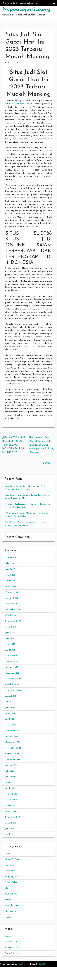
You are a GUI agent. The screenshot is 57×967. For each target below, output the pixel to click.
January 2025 (11, 667)
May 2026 (10, 575)
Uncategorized (12, 911)
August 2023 (11, 765)
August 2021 (11, 823)
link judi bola (17, 104)
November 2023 (13, 748)
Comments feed (12, 948)
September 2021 (13, 817)
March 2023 (11, 794)
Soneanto (24, 63)
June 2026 (10, 569)
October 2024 (12, 684)
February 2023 (12, 800)
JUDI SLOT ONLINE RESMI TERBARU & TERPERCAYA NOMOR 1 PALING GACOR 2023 (14, 444)
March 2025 (11, 656)
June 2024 (10, 708)
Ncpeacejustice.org (26, 9)
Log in (8, 936)
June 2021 (10, 829)
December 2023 (13, 742)
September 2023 (13, 759)
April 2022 (10, 806)
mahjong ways (12, 877)
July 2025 (9, 633)
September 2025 (13, 621)
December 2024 (13, 673)
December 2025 (13, 604)
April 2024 (10, 719)
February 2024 (12, 731)
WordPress (21, 964)
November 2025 (13, 610)
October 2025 (12, 615)
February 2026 (12, 592)
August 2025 (11, 627)
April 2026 (10, 581)
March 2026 (11, 586)
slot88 (8, 900)
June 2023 (10, 777)
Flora (7, 853)
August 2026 (11, 558)
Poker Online (11, 882)
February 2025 (12, 661)
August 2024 (11, 696)
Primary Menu (53, 21)
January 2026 (11, 598)
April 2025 (10, 650)
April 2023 (10, 788)
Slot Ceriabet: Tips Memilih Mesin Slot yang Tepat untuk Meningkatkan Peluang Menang (41, 444)
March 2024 (11, 725)
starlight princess (13, 905)
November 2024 (13, 679)
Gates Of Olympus (14, 859)
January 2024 (11, 736)
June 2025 (10, 638)
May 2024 (10, 713)
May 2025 (10, 644)
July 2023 (9, 771)
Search (47, 463)
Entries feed (11, 942)
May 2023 (10, 782)
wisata (8, 917)
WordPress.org (12, 953)
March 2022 (11, 811)
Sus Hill (42, 964)
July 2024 (9, 702)
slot (7, 888)
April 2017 (10, 834)
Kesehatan (10, 871)
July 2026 (9, 563)
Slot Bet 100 (11, 894)
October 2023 (12, 754)
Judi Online (10, 865)
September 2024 (13, 690)
